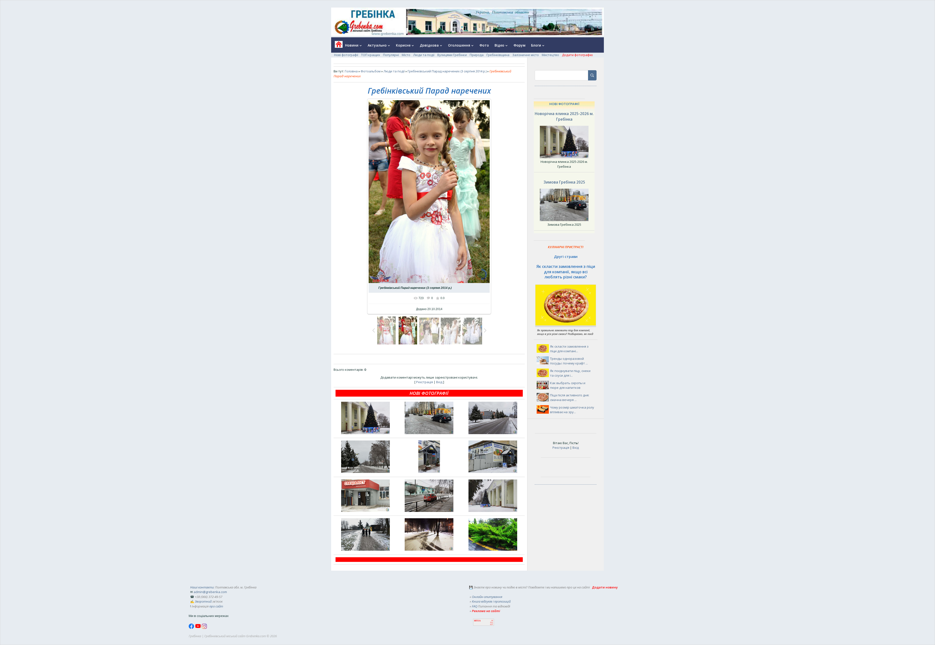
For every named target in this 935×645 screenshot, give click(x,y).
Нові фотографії (346, 55)
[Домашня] (337, 46)
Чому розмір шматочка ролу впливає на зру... (572, 409)
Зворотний (203, 601)
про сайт (216, 606)
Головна (351, 71)
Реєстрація (424, 382)
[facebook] (192, 627)
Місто (406, 55)
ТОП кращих (370, 55)
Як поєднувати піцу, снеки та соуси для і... (570, 373)
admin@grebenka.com (210, 592)
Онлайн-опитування (487, 597)
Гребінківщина (497, 55)
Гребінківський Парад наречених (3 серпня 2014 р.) (447, 71)
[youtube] (198, 627)
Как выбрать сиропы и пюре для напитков (567, 385)
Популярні (391, 55)
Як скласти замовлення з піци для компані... (569, 348)
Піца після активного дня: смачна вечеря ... (569, 397)
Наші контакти (202, 587)
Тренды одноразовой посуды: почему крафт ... (569, 361)
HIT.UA (477, 621)
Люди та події (423, 55)
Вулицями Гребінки (452, 55)
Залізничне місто (525, 55)
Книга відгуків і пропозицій (491, 601)
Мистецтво (550, 55)
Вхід (439, 382)
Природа (477, 55)
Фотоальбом (371, 71)
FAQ (474, 606)
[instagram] (204, 627)
